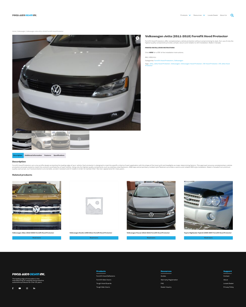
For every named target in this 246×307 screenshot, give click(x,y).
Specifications (59, 155)
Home (14, 31)
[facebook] (12, 288)
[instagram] (27, 288)
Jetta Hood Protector (162, 64)
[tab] (18, 155)
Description (17, 155)
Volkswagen (21, 31)
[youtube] (20, 288)
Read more (37, 238)
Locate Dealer (213, 15)
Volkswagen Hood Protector (191, 64)
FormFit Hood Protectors (163, 60)
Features (47, 155)
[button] (137, 38)
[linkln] (34, 288)
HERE (151, 52)
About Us (223, 15)
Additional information (33, 155)
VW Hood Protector (210, 64)
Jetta (151, 64)
